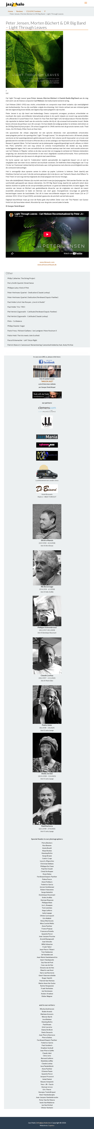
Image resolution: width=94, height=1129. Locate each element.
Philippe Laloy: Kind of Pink (18, 288)
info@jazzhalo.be (43, 1123)
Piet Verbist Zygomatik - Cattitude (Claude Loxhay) (27, 316)
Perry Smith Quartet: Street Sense (20, 283)
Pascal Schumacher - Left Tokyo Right (22, 340)
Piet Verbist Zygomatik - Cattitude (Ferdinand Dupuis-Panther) (32, 312)
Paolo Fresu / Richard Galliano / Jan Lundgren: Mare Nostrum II (32, 331)
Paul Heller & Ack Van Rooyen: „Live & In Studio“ (26, 302)
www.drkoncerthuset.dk (47, 264)
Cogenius (51, 1125)
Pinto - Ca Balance (14, 321)
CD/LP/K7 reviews (33, 11)
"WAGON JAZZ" (47, 381)
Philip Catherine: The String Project (21, 278)
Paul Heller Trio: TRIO (16, 307)
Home (10, 11)
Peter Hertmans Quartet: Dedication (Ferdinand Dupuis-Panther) (32, 297)
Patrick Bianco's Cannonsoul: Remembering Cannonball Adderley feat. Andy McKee (40, 345)
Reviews (19, 11)
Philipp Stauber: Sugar (16, 326)
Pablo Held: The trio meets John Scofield (23, 335)
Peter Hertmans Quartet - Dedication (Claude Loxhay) (28, 292)
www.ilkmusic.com (47, 262)
